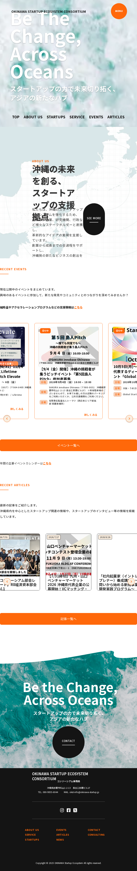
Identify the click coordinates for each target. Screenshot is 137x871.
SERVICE (77, 116)
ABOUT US (33, 116)
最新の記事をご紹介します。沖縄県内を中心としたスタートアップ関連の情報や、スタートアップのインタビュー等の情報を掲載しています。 (67, 511)
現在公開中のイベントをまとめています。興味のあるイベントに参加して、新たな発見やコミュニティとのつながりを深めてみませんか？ (64, 292)
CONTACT (94, 830)
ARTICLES (116, 116)
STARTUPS (56, 116)
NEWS (60, 839)
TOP (15, 116)
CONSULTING (96, 834)
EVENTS (96, 116)
